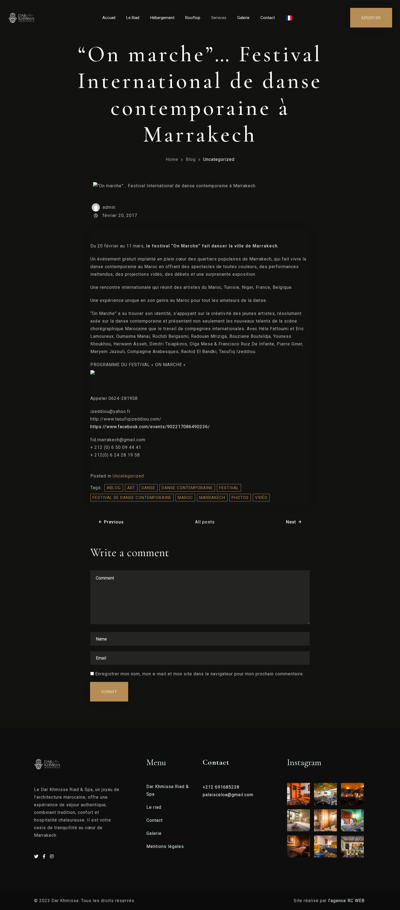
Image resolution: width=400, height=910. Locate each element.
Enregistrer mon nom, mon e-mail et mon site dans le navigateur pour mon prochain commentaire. (199, 673)
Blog (191, 159)
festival (229, 487)
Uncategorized (128, 476)
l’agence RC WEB (347, 900)
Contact (267, 17)
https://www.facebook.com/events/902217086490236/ (150, 426)
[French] (289, 17)
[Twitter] (37, 856)
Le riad (153, 807)
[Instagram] (52, 856)
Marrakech (212, 497)
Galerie (243, 17)
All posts (205, 522)
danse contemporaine (187, 487)
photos (240, 497)
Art (131, 487)
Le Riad (132, 17)
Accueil (108, 17)
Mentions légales (165, 846)
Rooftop (192, 17)
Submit (109, 691)
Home (172, 159)
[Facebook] (45, 856)
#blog (114, 487)
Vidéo (261, 497)
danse (148, 487)
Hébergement (162, 17)
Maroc (185, 497)
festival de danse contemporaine (132, 497)
